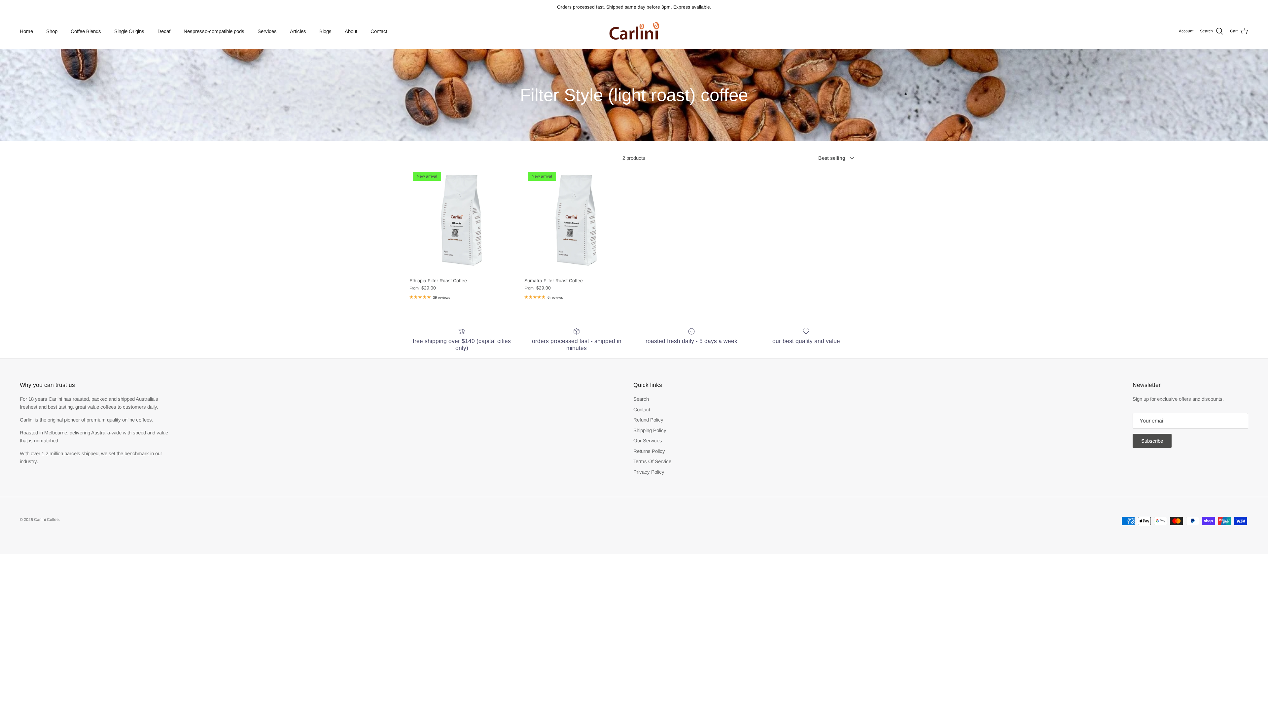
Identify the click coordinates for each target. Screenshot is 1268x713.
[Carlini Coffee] (634, 31)
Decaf (164, 31)
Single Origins (129, 31)
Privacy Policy (648, 472)
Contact (378, 31)
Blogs (325, 31)
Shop (51, 31)
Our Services (647, 440)
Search (641, 399)
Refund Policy (648, 420)
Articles (298, 31)
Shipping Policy (649, 430)
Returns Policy (649, 451)
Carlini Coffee (46, 519)
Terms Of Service (652, 461)
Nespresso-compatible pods (214, 31)
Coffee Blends (86, 31)
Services (267, 31)
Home (26, 31)
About (351, 31)
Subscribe (1152, 441)
